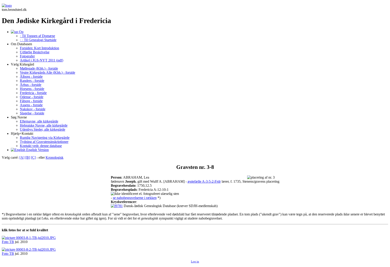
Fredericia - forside (33, 93)
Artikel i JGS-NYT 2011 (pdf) (41, 60)
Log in (195, 261)
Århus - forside (30, 85)
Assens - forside (31, 105)
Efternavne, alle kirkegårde (39, 121)
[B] (27, 157)
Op (20, 32)
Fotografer (27, 56)
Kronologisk (54, 157)
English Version (37, 150)
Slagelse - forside (32, 113)
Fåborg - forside (31, 101)
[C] (33, 157)
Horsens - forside (32, 89)
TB (11, 242)
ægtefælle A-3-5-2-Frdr (204, 181)
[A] (21, 157)
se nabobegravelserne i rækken (135, 198)
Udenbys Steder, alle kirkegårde (42, 129)
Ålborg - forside (31, 76)
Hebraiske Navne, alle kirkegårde (43, 125)
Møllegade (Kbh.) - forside (39, 68)
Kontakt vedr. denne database (41, 146)
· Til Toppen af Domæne (37, 36)
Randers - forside (32, 81)
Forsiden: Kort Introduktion (39, 48)
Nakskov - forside (32, 109)
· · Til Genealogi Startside (38, 40)
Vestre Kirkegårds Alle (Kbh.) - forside (47, 72)
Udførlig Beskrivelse (34, 52)
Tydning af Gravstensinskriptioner (44, 142)
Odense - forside (31, 97)
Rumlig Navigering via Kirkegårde (45, 137)
